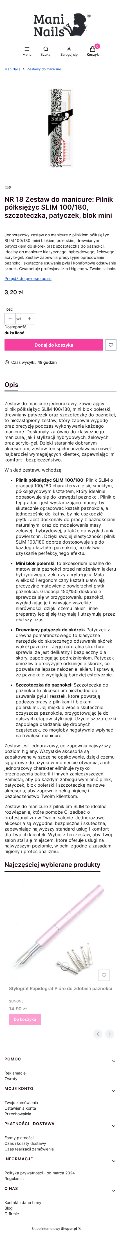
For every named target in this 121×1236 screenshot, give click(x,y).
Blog (9, 1208)
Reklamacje (15, 1073)
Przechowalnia (18, 1113)
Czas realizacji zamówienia (29, 1149)
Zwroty (11, 1078)
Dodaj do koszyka (54, 345)
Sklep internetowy (54, 1228)
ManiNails (12, 69)
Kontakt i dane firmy (23, 1202)
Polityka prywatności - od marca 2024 (40, 1172)
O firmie (12, 1213)
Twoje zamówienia (21, 1102)
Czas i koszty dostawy (25, 1143)
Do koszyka (25, 1019)
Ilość (9, 309)
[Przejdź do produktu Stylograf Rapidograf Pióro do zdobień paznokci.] (60, 932)
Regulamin (14, 1178)
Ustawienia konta (20, 1108)
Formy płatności (19, 1137)
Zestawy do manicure (44, 69)
